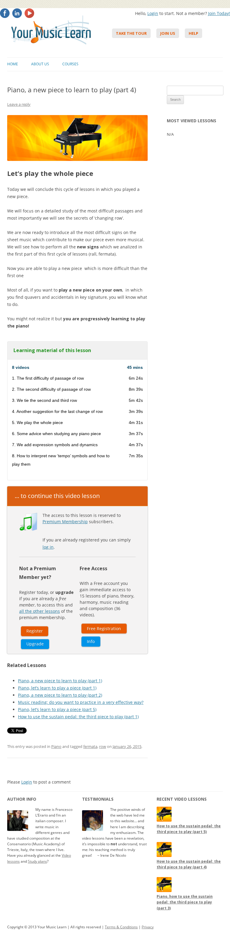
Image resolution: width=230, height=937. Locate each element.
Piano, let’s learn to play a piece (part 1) (57, 688)
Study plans (37, 861)
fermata (90, 746)
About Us (40, 64)
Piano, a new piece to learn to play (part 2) (60, 695)
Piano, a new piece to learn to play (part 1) (60, 680)
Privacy (148, 927)
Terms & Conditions (121, 927)
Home (12, 64)
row (102, 746)
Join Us (167, 33)
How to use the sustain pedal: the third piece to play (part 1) (78, 716)
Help (193, 33)
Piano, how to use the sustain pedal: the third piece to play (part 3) (185, 902)
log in (48, 547)
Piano (56, 746)
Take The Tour (131, 33)
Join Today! (219, 13)
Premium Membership (65, 521)
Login (152, 13)
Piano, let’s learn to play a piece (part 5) (57, 709)
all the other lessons (39, 611)
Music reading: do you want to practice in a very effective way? (80, 702)
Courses (70, 64)
